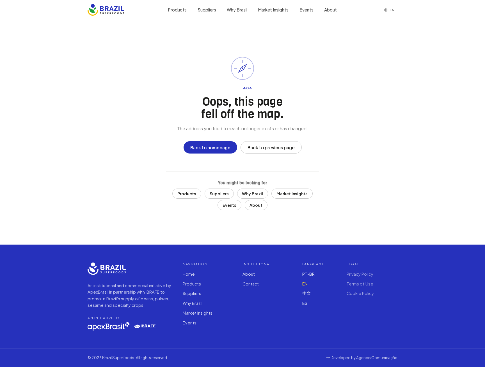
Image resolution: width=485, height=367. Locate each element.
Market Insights (273, 9)
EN (305, 283)
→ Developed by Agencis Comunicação (361, 357)
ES (304, 303)
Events (306, 9)
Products (177, 9)
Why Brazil (237, 9)
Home (189, 274)
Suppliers (207, 9)
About (330, 9)
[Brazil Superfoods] (106, 10)
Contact (250, 283)
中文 (306, 293)
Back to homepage (210, 147)
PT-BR (308, 274)
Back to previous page (271, 147)
